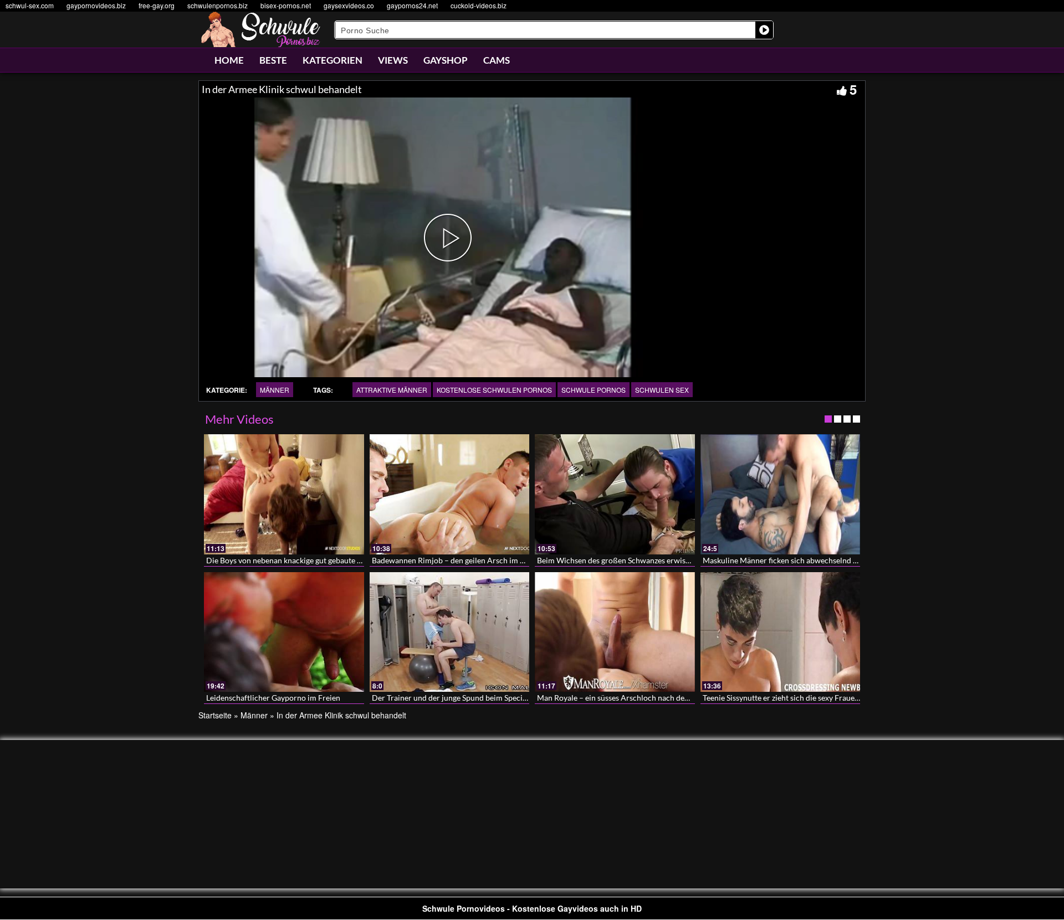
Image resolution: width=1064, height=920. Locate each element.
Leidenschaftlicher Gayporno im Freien (273, 697)
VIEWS (393, 60)
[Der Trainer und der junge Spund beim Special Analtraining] (450, 632)
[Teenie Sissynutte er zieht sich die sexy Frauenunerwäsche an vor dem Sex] (780, 632)
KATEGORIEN (332, 60)
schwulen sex (662, 389)
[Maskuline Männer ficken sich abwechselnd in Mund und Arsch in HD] (780, 494)
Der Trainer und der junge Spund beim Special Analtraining (473, 697)
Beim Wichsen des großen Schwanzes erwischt (617, 560)
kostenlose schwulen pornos (494, 389)
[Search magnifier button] (764, 30)
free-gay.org (157, 5)
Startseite (215, 715)
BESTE (273, 60)
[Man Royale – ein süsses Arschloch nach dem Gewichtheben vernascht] (615, 632)
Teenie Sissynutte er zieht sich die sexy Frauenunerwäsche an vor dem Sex (828, 697)
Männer (274, 389)
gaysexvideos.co (349, 5)
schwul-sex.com (30, 5)
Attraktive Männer (391, 389)
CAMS (496, 60)
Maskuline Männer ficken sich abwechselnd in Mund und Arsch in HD (822, 560)
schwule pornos (593, 389)
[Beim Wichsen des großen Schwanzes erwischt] (615, 494)
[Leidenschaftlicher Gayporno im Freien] (284, 632)
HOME (229, 60)
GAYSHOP (445, 60)
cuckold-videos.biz (479, 5)
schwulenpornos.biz (217, 5)
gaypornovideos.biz (96, 5)
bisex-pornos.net (285, 5)
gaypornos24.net (412, 5)
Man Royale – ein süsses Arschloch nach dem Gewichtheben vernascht (657, 697)
